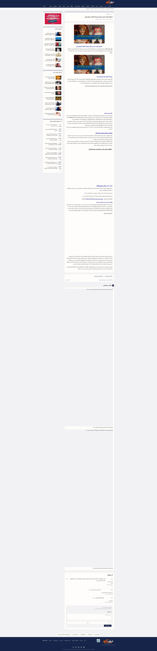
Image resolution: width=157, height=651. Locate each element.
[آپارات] (84, 647)
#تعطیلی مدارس (107, 8)
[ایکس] (81, 647)
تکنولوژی (83, 6)
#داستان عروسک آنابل (108, 276)
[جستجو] (44, 6)
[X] (107, 280)
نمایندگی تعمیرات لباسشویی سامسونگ (64, 634)
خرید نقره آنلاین (83, 634)
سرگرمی (59, 6)
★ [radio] (70, 280)
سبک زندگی (88, 6)
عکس (97, 6)
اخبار (105, 6)
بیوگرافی (71, 6)
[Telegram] (103, 280)
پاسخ (66, 578)
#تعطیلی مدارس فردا (101, 8)
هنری (67, 6)
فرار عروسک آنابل (100, 186)
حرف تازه (109, 6)
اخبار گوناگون (108, 14)
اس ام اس (101, 6)
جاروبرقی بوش (97, 634)
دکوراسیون (55, 6)
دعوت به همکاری (67, 640)
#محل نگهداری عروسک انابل (98, 276)
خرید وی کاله (90, 634)
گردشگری (92, 6)
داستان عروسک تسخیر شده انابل (103, 133)
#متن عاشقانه (96, 8)
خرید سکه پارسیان (75, 634)
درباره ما (81, 640)
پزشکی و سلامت (77, 6)
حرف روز (50, 640)
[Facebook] (105, 280)
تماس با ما (61, 640)
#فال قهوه (87, 8)
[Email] (100, 280)
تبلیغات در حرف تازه (75, 640)
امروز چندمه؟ (55, 640)
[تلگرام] (78, 647)
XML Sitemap (45, 640)
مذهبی (64, 6)
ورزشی (50, 6)
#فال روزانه (91, 8)
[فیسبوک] (73, 647)
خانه (112, 14)
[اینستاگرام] (76, 647)
